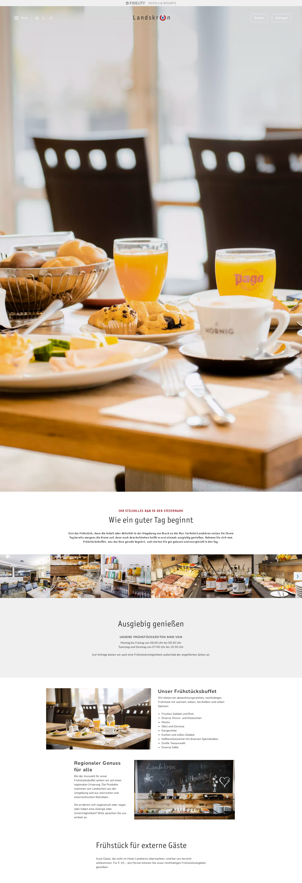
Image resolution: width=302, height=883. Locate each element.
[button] (4, 576)
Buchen (259, 18)
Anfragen (282, 18)
